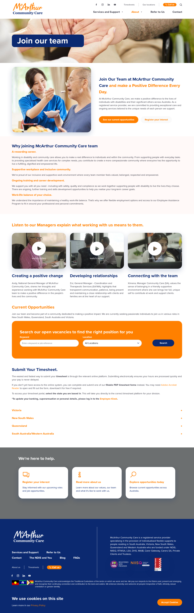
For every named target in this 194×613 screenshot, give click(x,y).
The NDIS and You (40, 557)
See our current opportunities (118, 119)
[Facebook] (96, 4)
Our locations (149, 4)
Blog (62, 557)
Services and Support (106, 12)
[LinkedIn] (109, 4)
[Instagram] (103, 4)
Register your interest (156, 119)
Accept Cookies (169, 602)
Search (163, 343)
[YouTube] (115, 4)
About (135, 12)
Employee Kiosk (108, 398)
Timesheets (129, 4)
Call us (170, 4)
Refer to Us (158, 12)
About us (16, 567)
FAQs (76, 557)
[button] (181, 5)
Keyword (24, 337)
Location (87, 337)
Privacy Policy (38, 605)
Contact (177, 12)
